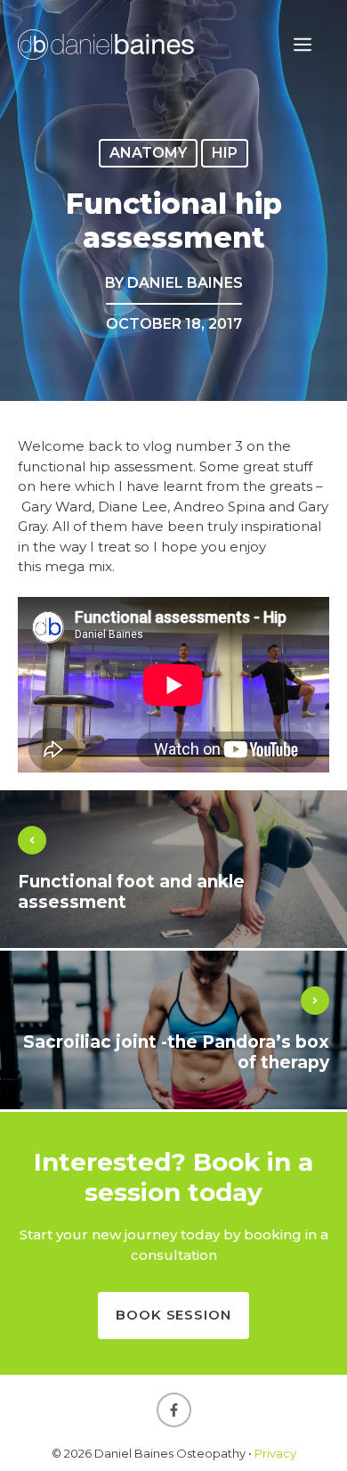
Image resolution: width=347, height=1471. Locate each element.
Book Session (173, 1314)
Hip (225, 152)
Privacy (275, 1453)
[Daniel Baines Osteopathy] (107, 43)
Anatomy (148, 152)
